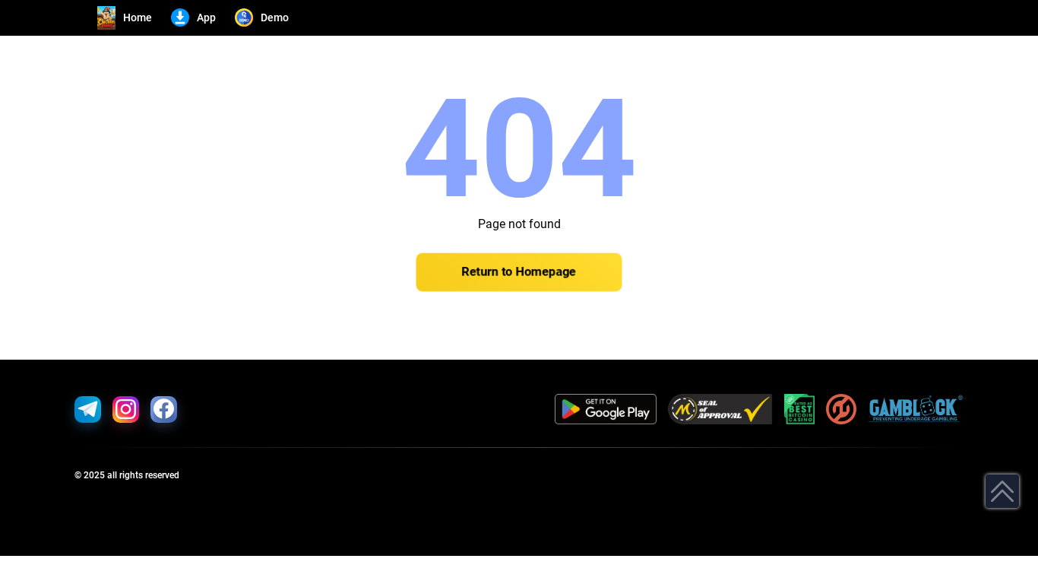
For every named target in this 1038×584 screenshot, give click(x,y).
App (206, 17)
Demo (275, 17)
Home (137, 17)
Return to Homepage (519, 272)
